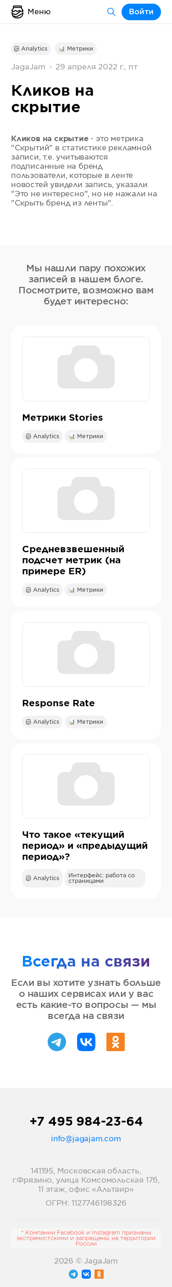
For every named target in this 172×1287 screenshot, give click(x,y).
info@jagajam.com (86, 1139)
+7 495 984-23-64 (86, 1122)
